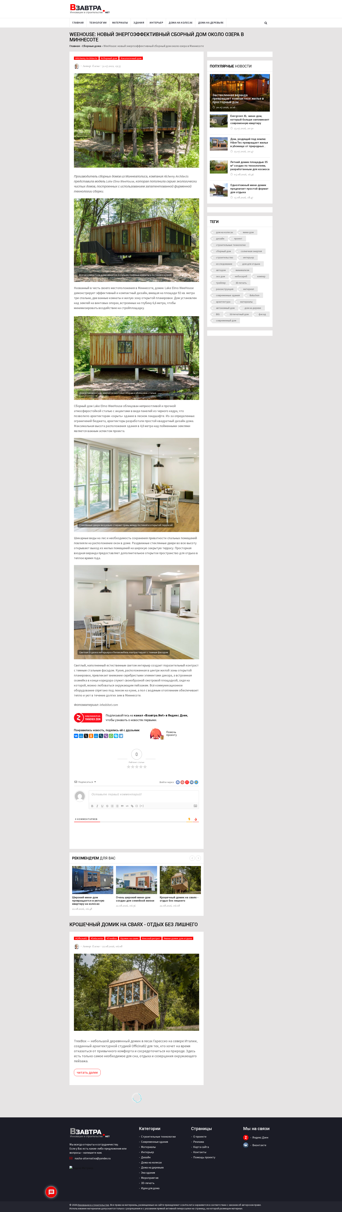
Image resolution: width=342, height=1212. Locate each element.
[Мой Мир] (81, 736)
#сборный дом (109, 58)
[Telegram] (121, 736)
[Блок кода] (127, 806)
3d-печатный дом (239, 314)
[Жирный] (92, 806)
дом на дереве (253, 308)
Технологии (98, 22)
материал (248, 289)
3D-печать (241, 282)
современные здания (228, 295)
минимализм (242, 270)
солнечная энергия (251, 251)
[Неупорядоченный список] (117, 806)
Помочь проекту (171, 733)
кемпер (261, 276)
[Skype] (116, 736)
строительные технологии (231, 245)
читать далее (87, 1072)
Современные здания (154, 1141)
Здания (138, 22)
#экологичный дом (131, 58)
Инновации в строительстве (93, 1204)
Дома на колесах (181, 22)
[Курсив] (97, 806)
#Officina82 (81, 938)
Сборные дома (91, 46)
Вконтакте (259, 1145)
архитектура (223, 301)
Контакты (199, 1152)
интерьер (248, 257)
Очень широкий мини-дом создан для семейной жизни (135, 899)
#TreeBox (112, 938)
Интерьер (156, 22)
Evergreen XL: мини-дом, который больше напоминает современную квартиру (249, 119)
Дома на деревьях (211, 22)
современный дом (226, 320)
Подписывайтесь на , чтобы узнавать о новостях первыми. (147, 717)
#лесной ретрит (151, 938)
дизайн (220, 238)
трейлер (221, 282)
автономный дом (225, 308)
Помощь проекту (204, 1157)
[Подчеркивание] (102, 806)
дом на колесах (224, 232)
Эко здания (148, 1172)
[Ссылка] (132, 806)
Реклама (198, 1141)
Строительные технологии (158, 1136)
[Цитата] (122, 806)
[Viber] (106, 736)
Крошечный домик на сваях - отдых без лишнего (179, 899)
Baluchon (254, 295)
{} (137, 805)
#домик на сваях (129, 938)
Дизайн (146, 1157)
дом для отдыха (251, 263)
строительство (224, 257)
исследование (224, 263)
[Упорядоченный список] (112, 806)
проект (238, 238)
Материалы (120, 22)
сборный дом (223, 251)
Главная (78, 22)
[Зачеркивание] (107, 806)
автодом (221, 270)
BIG (218, 314)
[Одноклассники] (91, 736)
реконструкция (224, 289)
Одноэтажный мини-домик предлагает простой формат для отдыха (249, 189)
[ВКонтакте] (76, 736)
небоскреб (241, 276)
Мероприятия (149, 1178)
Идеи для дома (150, 1188)
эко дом (220, 276)
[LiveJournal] (101, 736)
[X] (86, 736)
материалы (246, 301)
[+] (142, 805)
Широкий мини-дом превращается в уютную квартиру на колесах (88, 900)
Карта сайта (201, 1147)
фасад (262, 314)
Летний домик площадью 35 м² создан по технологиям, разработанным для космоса (250, 165)
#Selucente (97, 938)
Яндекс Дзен (260, 1137)
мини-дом (248, 232)
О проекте (199, 1136)
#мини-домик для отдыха (178, 938)
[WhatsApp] (111, 736)
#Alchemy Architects (86, 58)
